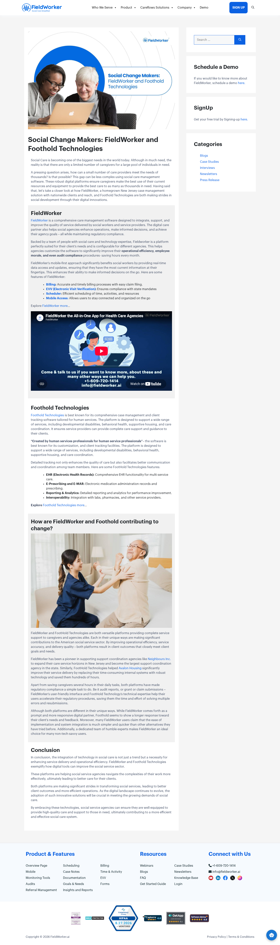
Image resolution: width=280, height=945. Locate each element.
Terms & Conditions (241, 936)
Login (178, 884)
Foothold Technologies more (63, 505)
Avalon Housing (130, 668)
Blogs (204, 155)
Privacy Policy (216, 936)
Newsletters (208, 174)
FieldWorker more (55, 305)
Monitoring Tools (38, 877)
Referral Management (41, 890)
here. (241, 83)
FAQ (143, 877)
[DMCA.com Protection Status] (94, 920)
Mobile (30, 871)
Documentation (74, 877)
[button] (253, 7)
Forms (105, 884)
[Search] (239, 40)
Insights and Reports (78, 890)
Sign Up (238, 7)
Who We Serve (102, 7)
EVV (103, 877)
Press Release (209, 180)
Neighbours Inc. (159, 659)
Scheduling (71, 865)
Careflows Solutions (154, 7)
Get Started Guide (153, 884)
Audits (30, 884)
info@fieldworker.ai (226, 871)
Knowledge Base (186, 877)
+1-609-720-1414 (224, 865)
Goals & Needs (73, 884)
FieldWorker (39, 220)
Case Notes (71, 871)
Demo (204, 7)
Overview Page (36, 865)
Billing (104, 865)
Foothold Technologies (47, 415)
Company (185, 7)
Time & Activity (111, 871)
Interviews (207, 167)
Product (126, 7)
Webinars (146, 865)
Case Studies (209, 161)
